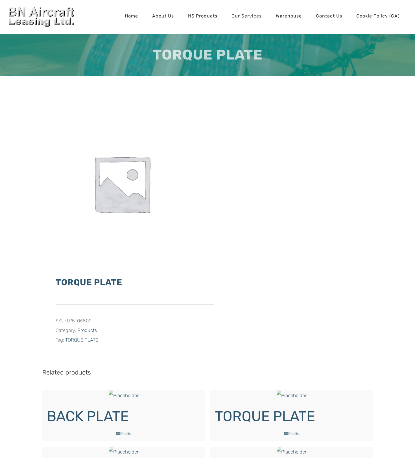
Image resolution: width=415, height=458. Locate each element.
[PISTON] (123, 452)
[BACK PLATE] (123, 395)
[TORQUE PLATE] (291, 395)
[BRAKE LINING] (291, 452)
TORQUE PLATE (81, 340)
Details (125, 434)
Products (87, 330)
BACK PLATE (88, 416)
